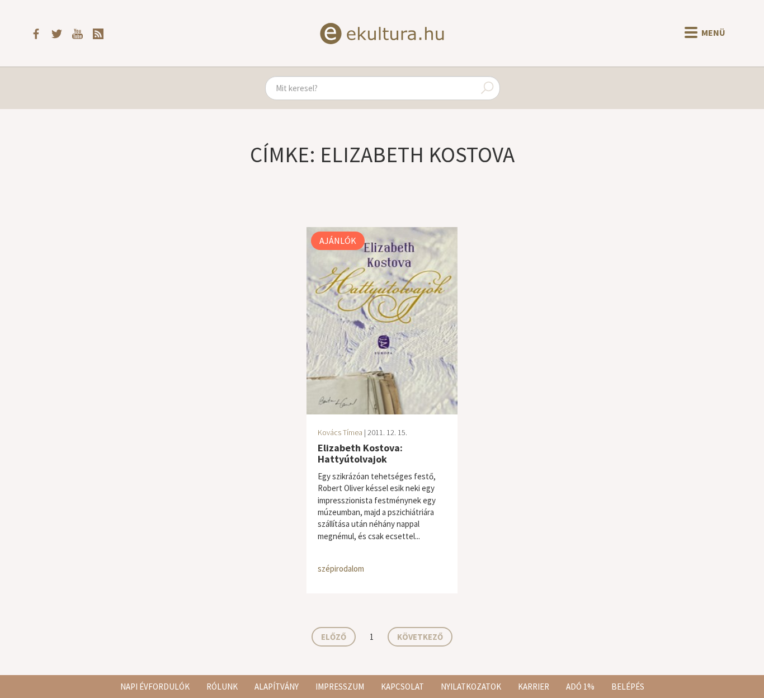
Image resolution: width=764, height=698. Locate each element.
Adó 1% (580, 686)
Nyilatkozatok (471, 686)
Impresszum (339, 686)
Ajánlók (337, 240)
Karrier (533, 686)
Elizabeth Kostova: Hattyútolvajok (360, 453)
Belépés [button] (627, 686)
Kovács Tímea (340, 432)
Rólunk (222, 686)
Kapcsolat (402, 686)
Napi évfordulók (155, 686)
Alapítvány (276, 686)
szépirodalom (341, 568)
